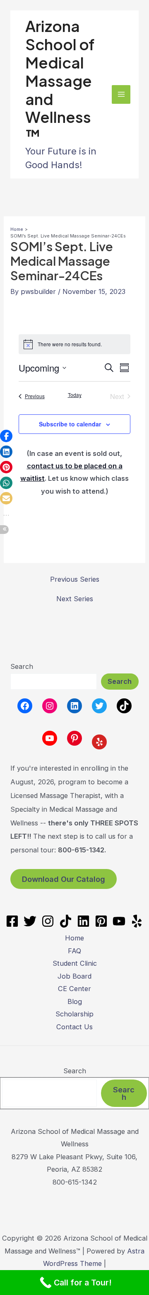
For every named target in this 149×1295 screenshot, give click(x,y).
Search (21, 666)
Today (75, 395)
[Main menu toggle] (121, 94)
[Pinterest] (101, 921)
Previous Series (74, 579)
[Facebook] (12, 921)
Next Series (74, 598)
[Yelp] (136, 921)
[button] (6, 436)
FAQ (74, 951)
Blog (74, 1001)
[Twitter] (30, 921)
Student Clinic (75, 963)
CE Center (74, 988)
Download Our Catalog (63, 879)
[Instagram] (47, 921)
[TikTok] (65, 921)
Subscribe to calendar (70, 424)
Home (74, 938)
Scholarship (74, 1014)
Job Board (74, 976)
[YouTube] (119, 921)
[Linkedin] (83, 921)
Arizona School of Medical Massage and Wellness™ (60, 80)
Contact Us (74, 1027)
